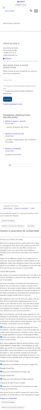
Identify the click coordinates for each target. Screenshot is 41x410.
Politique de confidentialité (8, 398)
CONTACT (22, 2)
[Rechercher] (30, 11)
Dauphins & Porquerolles (13, 148)
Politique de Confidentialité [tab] (8, 389)
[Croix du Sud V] (17, 11)
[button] (7, 99)
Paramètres (30, 226)
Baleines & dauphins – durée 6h (15, 121)
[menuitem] (21, 1)
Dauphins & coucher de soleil (14, 134)
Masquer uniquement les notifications (13, 226)
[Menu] (35, 11)
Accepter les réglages (8, 220)
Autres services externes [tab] (8, 339)
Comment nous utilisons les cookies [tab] (11, 239)
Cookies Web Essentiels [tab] (8, 271)
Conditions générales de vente (12, 104)
